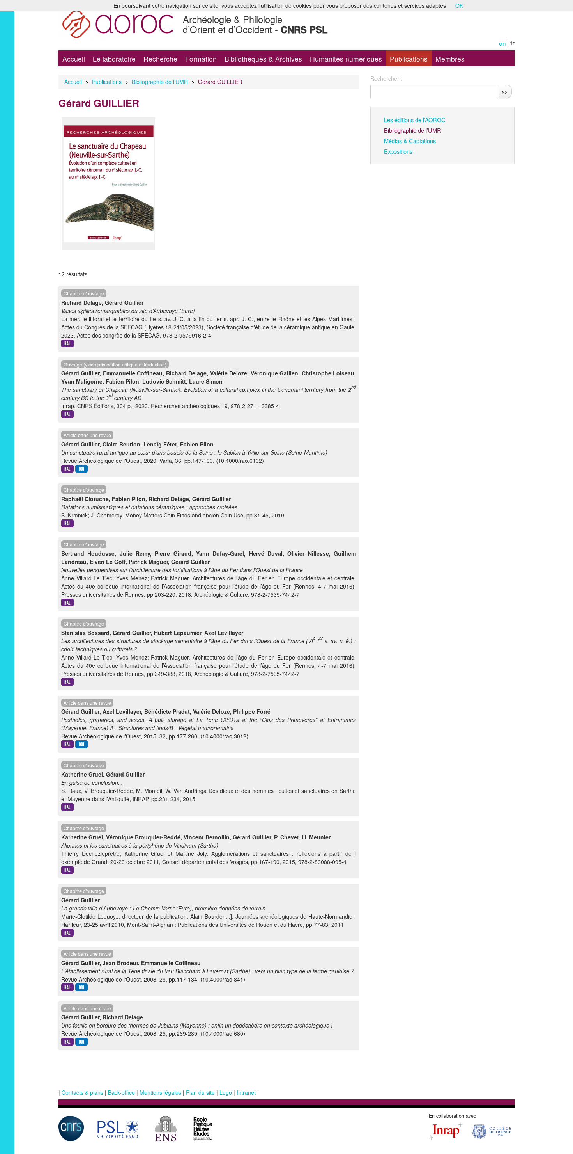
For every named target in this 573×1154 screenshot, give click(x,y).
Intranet (246, 1092)
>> (504, 91)
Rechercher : (386, 78)
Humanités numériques (346, 59)
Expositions (398, 151)
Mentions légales (160, 1092)
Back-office (121, 1092)
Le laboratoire (114, 59)
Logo (225, 1092)
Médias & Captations (410, 141)
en (502, 43)
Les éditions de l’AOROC (415, 120)
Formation (201, 59)
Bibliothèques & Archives (263, 59)
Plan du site (200, 1092)
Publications (409, 59)
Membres (450, 59)
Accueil (73, 59)
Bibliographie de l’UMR (160, 81)
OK (459, 5)
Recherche (160, 59)
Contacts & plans (82, 1092)
